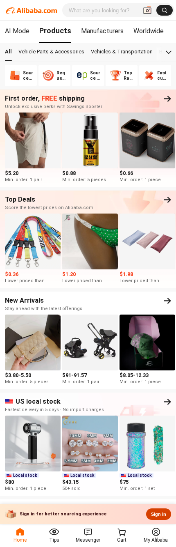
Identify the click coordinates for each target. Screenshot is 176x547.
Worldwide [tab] (148, 31)
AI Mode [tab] (17, 31)
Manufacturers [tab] (102, 31)
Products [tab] (55, 30)
